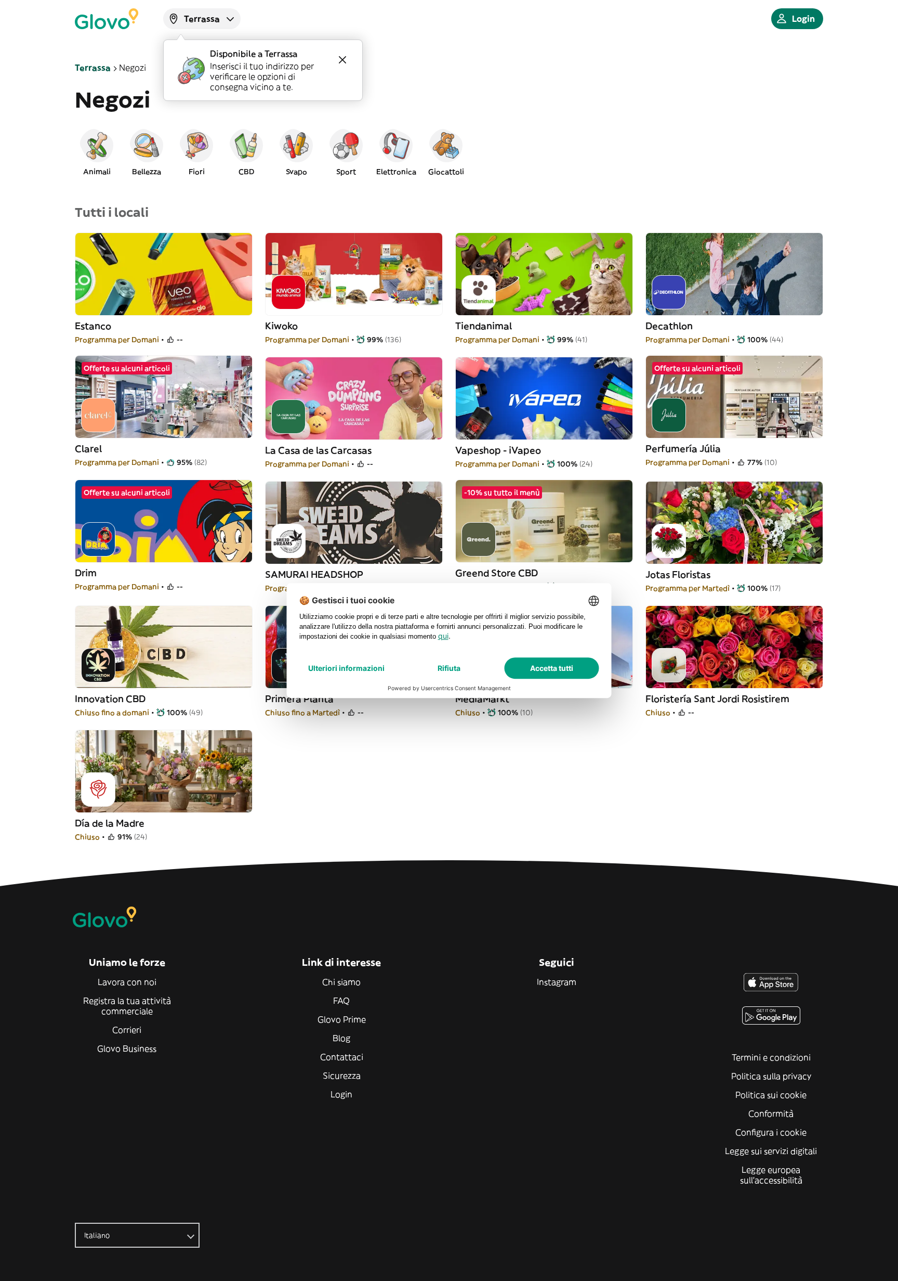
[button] (96, 152)
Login (341, 1094)
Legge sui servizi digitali (771, 1151)
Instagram (556, 982)
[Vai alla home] (106, 18)
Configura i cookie (771, 1132)
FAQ (341, 1000)
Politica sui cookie (771, 1095)
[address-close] (342, 59)
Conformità (771, 1113)
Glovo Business (126, 1048)
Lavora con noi (127, 982)
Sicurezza (342, 1075)
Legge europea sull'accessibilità (771, 1174)
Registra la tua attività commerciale (127, 1005)
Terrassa (93, 67)
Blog (341, 1038)
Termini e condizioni (771, 1057)
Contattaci (341, 1057)
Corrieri (126, 1030)
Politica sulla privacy (771, 1076)
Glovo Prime (342, 1019)
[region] (449, 152)
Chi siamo (341, 982)
